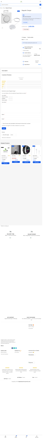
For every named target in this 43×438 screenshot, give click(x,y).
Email (3, 118)
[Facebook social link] (24, 39)
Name (3, 114)
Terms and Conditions (4, 418)
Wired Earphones (35, 157)
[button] (5, 163)
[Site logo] (21, 1)
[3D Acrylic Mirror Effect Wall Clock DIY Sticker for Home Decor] (16, 149)
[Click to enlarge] (2, 28)
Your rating (4, 95)
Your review (4, 102)
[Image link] (32, 422)
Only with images (6, 134)
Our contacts (17, 417)
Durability (3, 98)
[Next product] (41, 8)
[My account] (40, 2)
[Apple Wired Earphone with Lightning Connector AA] (36, 150)
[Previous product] (39, 8)
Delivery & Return (4, 417)
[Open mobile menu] (1, 2)
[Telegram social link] (27, 39)
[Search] (40, 5)
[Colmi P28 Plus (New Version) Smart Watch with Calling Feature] (26, 150)
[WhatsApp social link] (25, 39)
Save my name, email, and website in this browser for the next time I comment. (17, 123)
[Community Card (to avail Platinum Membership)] (5, 150)
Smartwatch (24, 157)
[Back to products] (40, 8)
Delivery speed (4, 100)
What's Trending (31, 326)
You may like (31, 328)
